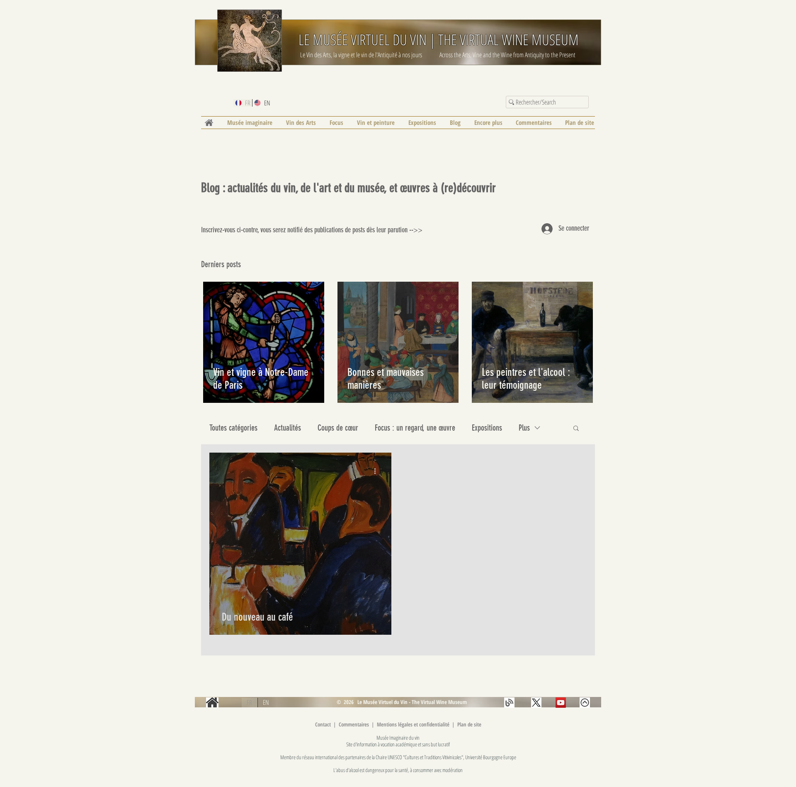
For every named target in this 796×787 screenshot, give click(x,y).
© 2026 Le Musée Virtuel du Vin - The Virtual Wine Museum (401, 702)
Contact (323, 724)
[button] (576, 428)
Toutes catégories (233, 428)
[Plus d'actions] (378, 471)
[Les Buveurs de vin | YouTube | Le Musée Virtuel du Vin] (561, 702)
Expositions (487, 428)
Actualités (287, 428)
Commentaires (354, 724)
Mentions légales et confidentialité (414, 724)
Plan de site (469, 724)
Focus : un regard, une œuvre (415, 428)
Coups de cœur (338, 428)
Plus (524, 428)
